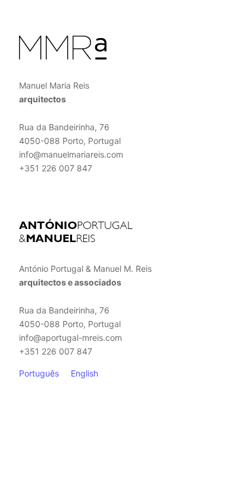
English (84, 373)
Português (39, 373)
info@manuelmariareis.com (71, 154)
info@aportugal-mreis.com (70, 337)
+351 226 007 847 (55, 168)
